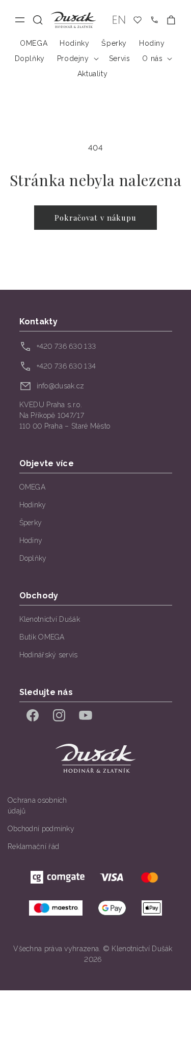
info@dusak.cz (61, 386)
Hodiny (31, 540)
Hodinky (32, 505)
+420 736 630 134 (66, 366)
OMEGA (32, 487)
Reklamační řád (33, 846)
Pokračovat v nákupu (95, 218)
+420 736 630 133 (66, 346)
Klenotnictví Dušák (49, 619)
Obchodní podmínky (41, 829)
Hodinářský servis (48, 655)
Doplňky (33, 558)
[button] (38, 20)
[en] (119, 20)
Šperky (30, 523)
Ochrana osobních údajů (37, 805)
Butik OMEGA (42, 637)
